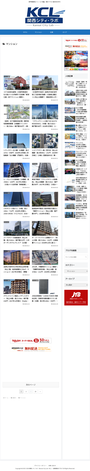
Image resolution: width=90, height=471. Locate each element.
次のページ (31, 384)
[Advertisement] (31, 59)
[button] (86, 257)
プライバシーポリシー (40, 465)
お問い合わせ (52, 465)
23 (35, 391)
